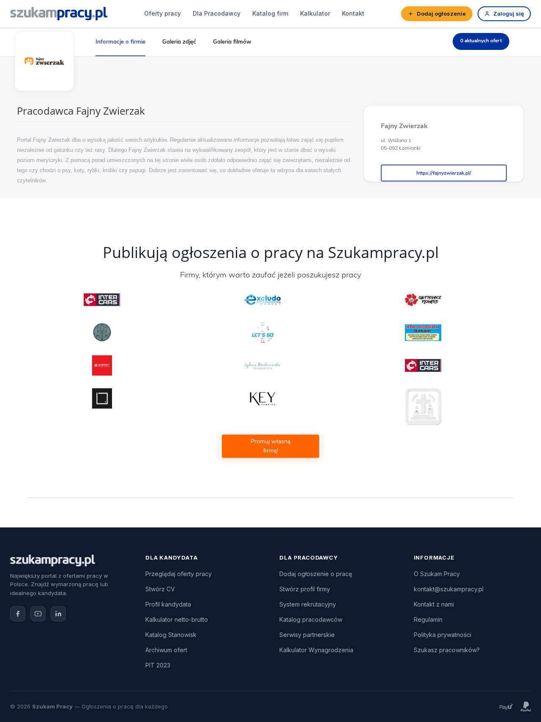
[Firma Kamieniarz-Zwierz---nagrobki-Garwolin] (423, 406)
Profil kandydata (168, 604)
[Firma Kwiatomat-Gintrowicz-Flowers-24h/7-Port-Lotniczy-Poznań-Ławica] (423, 300)
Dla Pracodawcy (216, 13)
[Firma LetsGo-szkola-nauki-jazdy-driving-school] (262, 332)
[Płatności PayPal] (526, 706)
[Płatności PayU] (506, 706)
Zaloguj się (508, 13)
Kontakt (353, 13)
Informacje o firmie (120, 41)
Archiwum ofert (166, 649)
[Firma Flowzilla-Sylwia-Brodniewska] (262, 365)
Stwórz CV (160, 589)
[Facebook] (17, 613)
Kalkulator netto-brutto (176, 619)
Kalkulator (315, 13)
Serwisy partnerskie (307, 634)
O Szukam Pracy (437, 573)
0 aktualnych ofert (481, 40)
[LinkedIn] (58, 613)
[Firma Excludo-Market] (262, 300)
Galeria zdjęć (179, 41)
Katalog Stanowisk (171, 634)
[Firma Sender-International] (423, 332)
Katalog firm (270, 13)
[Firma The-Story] (102, 398)
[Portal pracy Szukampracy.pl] (58, 13)
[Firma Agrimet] (102, 365)
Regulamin (428, 619)
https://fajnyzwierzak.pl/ (443, 173)
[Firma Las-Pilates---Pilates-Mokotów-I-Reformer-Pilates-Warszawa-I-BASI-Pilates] (102, 332)
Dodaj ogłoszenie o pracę (315, 573)
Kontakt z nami (434, 604)
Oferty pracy (162, 13)
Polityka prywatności (442, 634)
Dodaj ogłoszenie (441, 13)
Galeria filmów (232, 41)
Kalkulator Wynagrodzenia (316, 649)
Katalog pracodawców (310, 619)
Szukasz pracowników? (447, 649)
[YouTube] (38, 613)
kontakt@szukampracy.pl (449, 589)
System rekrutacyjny (307, 604)
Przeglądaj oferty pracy (178, 573)
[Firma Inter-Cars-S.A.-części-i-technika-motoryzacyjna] (102, 300)
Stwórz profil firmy (304, 589)
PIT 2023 (157, 665)
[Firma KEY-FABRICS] (262, 398)
